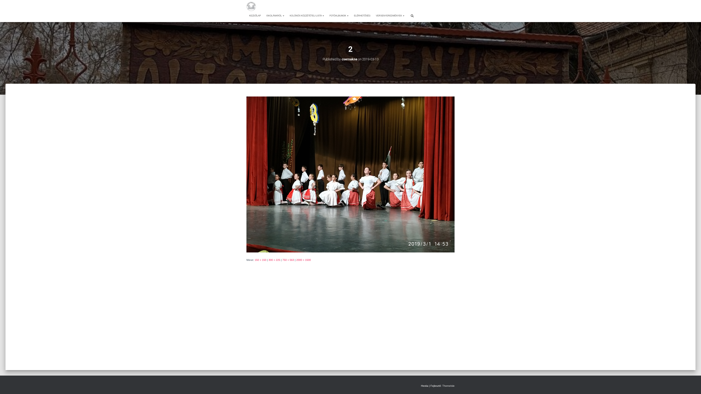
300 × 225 (274, 259)
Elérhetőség (362, 15)
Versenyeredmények (389, 15)
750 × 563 (288, 259)
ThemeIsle (448, 385)
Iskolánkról (274, 15)
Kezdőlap (255, 15)
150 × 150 (260, 259)
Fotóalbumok (338, 15)
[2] (350, 174)
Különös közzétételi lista (306, 15)
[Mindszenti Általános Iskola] (251, 6)
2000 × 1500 (303, 259)
